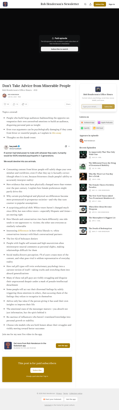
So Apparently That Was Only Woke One (102, 153)
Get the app (63, 345)
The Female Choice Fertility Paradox (101, 186)
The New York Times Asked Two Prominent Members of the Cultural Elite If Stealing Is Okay (102, 197)
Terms (65, 393)
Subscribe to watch (59, 49)
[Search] (85, 4)
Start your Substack (53, 399)
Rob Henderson (13, 94)
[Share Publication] (90, 4)
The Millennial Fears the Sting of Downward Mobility (102, 164)
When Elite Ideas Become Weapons (100, 208)
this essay (56, 133)
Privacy (59, 393)
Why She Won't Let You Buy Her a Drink (101, 175)
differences (23, 230)
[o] (83, 155)
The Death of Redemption (100, 228)
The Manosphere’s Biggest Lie (102, 218)
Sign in (112, 4)
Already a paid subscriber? (37, 376)
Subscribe (100, 4)
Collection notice (75, 393)
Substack (48, 405)
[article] (98, 155)
